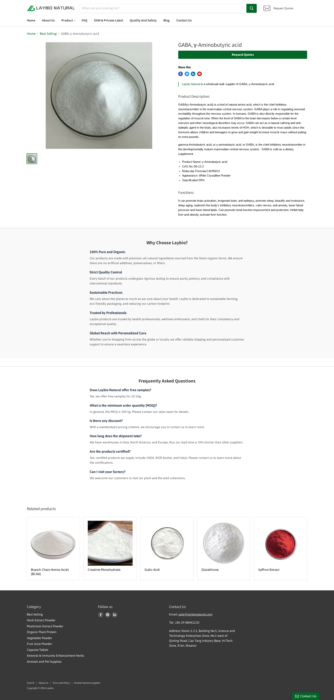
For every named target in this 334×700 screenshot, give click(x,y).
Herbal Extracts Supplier (87, 682)
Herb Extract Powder (41, 620)
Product (67, 20)
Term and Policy (61, 682)
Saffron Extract (268, 570)
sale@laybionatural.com (195, 614)
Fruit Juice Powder (39, 643)
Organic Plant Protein (41, 632)
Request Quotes (243, 54)
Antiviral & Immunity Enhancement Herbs (55, 655)
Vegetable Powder (39, 638)
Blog (166, 20)
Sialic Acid (152, 570)
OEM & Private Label (108, 20)
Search (30, 682)
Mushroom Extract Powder (45, 626)
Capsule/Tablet (37, 649)
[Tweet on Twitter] (187, 74)
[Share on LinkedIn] (193, 74)
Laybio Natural (191, 84)
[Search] (251, 8)
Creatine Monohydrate (104, 570)
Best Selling (48, 34)
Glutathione (210, 570)
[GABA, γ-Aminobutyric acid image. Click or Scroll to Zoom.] (99, 95)
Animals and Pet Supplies (44, 661)
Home (31, 20)
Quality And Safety (143, 20)
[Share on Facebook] (180, 74)
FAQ (84, 20)
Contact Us (184, 20)
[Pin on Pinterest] (199, 74)
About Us (48, 20)
